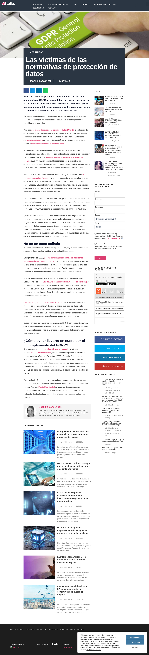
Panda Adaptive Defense (41, 353)
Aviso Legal (64, 629)
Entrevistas (115, 405)
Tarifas (72, 629)
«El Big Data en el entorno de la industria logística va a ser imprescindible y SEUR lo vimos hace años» (112, 399)
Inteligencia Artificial (58, 4)
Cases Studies (117, 430)
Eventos (85, 4)
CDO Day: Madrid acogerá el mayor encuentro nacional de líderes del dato (113, 135)
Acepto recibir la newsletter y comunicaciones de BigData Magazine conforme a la (109, 236)
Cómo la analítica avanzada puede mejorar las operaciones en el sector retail (112, 382)
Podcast (52, 8)
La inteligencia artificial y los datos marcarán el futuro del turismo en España (71, 560)
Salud (106, 436)
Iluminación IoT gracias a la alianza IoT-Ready (112, 448)
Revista (112, 4)
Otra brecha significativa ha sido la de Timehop (43, 302)
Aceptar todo (135, 637)
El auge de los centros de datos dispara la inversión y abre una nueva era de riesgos (73, 434)
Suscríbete (81, 629)
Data (75, 4)
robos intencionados (34, 140)
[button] (26, 90)
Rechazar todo (134, 642)
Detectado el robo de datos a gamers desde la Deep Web (113, 440)
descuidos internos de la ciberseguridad (47, 144)
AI (108, 103)
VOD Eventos (100, 4)
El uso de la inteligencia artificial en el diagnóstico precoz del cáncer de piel (111, 423)
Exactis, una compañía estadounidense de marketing (65, 282)
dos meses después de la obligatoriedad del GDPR (52, 130)
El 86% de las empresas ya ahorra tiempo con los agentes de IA (114, 98)
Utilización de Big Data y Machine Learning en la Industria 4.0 (111, 410)
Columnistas (38, 8)
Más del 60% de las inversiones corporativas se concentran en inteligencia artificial (114, 121)
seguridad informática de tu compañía (53, 349)
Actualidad (38, 4)
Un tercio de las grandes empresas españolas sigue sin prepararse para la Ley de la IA (72, 530)
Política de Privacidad (113, 238)
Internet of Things (110, 453)
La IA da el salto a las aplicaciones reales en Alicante (113, 109)
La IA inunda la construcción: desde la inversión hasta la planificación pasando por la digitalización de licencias (113, 149)
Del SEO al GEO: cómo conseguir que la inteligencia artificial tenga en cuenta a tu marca (74, 466)
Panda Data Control (46, 387)
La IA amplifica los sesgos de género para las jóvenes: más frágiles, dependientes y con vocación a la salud (114, 165)
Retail (112, 393)
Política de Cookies (51, 629)
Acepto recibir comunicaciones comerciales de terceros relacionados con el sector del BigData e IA (108, 246)
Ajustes (135, 647)
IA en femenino (112, 172)
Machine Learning (114, 433)
